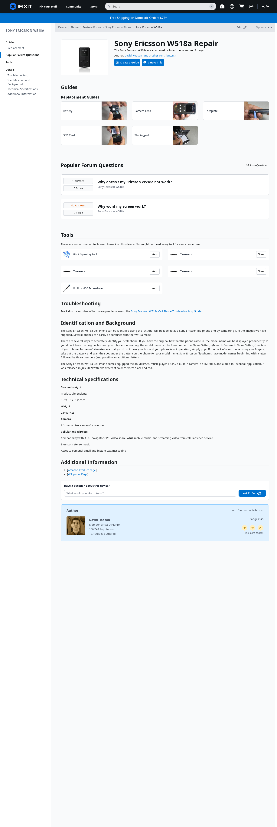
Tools (9, 62)
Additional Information (22, 94)
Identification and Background (19, 82)
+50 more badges (254, 533)
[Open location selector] (232, 6)
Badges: (256, 519)
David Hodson (133, 55)
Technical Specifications (23, 89)
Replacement (16, 48)
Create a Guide (129, 62)
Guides (10, 42)
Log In (265, 6)
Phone (75, 27)
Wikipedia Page (77, 474)
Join (251, 6)
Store (93, 6)
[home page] (21, 6)
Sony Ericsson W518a (25, 30)
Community (73, 6)
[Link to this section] (59, 304)
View (155, 254)
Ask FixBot (249, 493)
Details (10, 69)
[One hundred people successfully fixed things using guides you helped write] (260, 528)
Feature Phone (92, 27)
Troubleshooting (18, 75)
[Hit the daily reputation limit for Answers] (245, 528)
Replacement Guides (80, 97)
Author (72, 510)
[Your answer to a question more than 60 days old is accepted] (252, 528)
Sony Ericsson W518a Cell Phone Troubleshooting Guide (166, 311)
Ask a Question (258, 165)
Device (62, 27)
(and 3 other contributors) (159, 55)
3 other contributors (250, 510)
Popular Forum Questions (22, 55)
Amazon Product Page (82, 470)
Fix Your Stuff (48, 6)
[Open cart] (242, 6)
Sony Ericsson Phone (118, 27)
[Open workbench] (222, 6)
